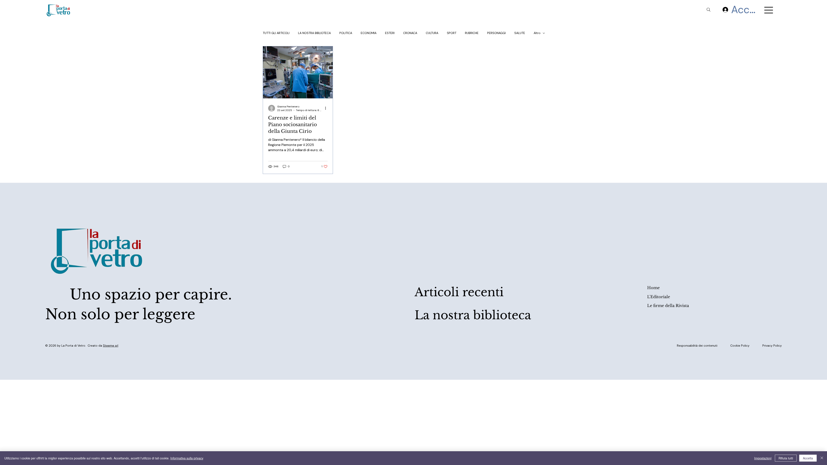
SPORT (451, 33)
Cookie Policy (739, 345)
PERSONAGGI (496, 33)
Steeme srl (110, 345)
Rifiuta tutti (786, 458)
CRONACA (410, 33)
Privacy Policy (772, 345)
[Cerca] (708, 9)
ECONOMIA (368, 33)
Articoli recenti (459, 292)
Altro (537, 33)
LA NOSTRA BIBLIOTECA (314, 33)
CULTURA (432, 33)
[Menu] (769, 10)
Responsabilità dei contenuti (697, 345)
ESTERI (390, 33)
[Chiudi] (821, 458)
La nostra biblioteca (473, 315)
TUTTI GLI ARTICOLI (276, 33)
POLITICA (345, 33)
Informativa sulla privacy (186, 458)
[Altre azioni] (327, 108)
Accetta (808, 458)
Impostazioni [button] (762, 458)
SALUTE (519, 33)
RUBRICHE (472, 33)
